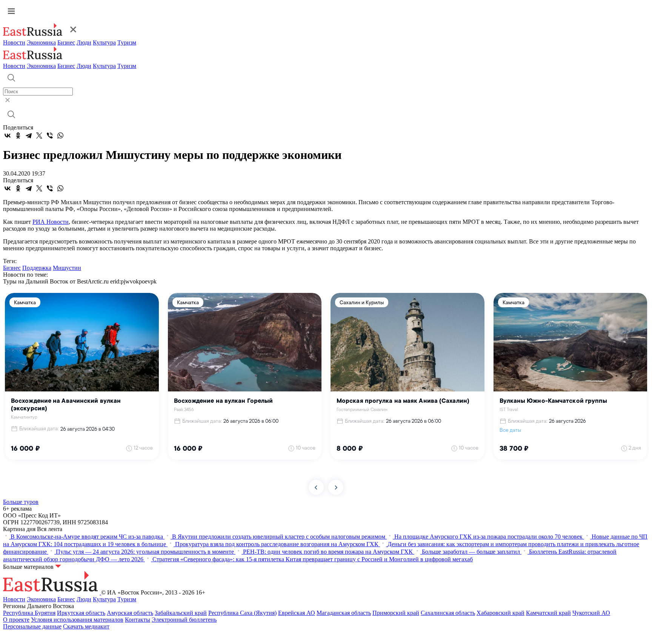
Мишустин (67, 268)
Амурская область (130, 613)
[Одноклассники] (18, 135)
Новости (14, 42)
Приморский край (395, 613)
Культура (104, 42)
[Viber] (49, 135)
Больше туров (20, 502)
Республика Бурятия (29, 613)
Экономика (41, 42)
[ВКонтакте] (7, 135)
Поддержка (36, 268)
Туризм (126, 42)
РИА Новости (50, 222)
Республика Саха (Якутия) (242, 613)
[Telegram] (28, 135)
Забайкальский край (181, 613)
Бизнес (66, 42)
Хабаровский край (500, 613)
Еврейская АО (296, 613)
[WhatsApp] (60, 135)
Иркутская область (81, 613)
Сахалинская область (448, 613)
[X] (39, 135)
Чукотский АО (591, 613)
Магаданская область (344, 613)
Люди (84, 42)
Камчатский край (548, 613)
